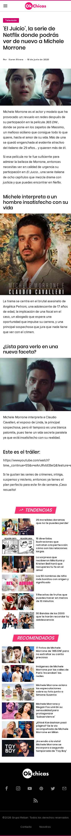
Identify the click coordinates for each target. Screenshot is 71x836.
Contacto (26, 827)
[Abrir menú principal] (5, 6)
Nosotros (45, 827)
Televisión (11, 20)
